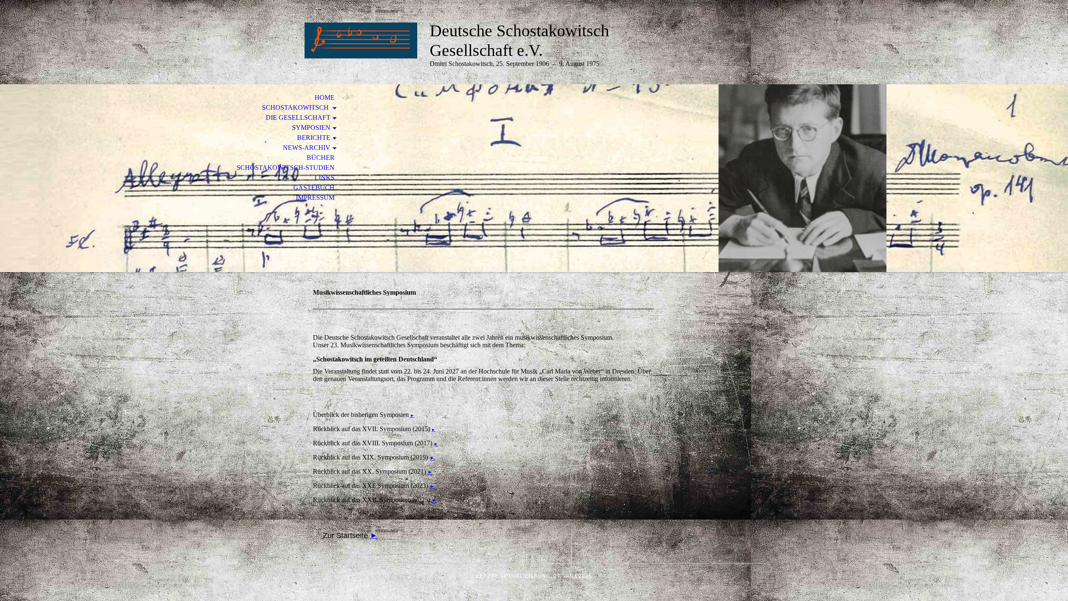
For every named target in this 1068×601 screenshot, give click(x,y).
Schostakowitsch (296, 107)
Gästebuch (314, 187)
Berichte (313, 137)
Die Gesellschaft (298, 117)
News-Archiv (306, 147)
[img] (361, 41)
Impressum (315, 197)
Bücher (321, 157)
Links (325, 177)
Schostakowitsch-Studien (286, 167)
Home (325, 97)
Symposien (311, 127)
